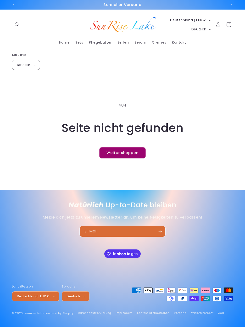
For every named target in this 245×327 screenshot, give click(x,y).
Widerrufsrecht (202, 313)
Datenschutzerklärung (94, 313)
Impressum (124, 313)
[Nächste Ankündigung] (231, 4)
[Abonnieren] (160, 231)
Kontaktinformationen (153, 313)
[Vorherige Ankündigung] (13, 4)
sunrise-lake (34, 313)
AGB (221, 313)
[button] (17, 24)
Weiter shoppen (122, 152)
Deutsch (23, 64)
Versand (180, 313)
